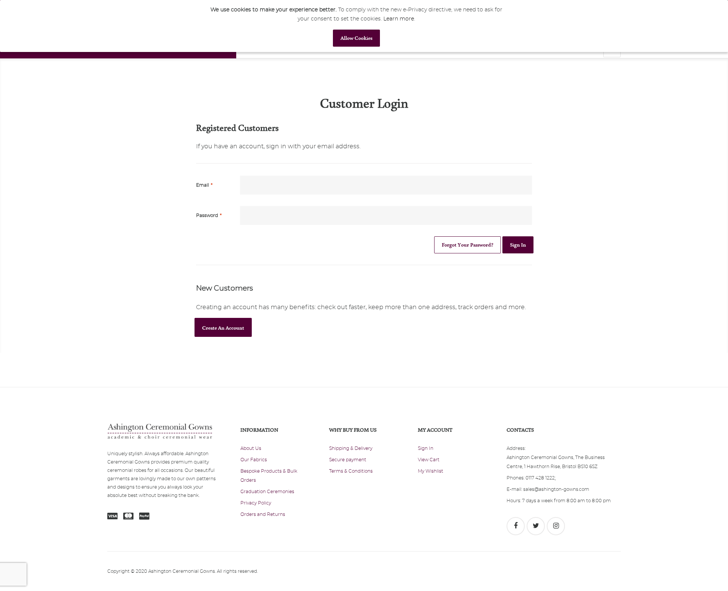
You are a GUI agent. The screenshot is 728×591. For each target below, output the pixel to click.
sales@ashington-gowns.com (556, 489)
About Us (250, 448)
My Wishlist (430, 471)
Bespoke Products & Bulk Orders (268, 476)
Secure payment (347, 459)
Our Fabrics (253, 459)
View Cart (428, 459)
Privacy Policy (255, 503)
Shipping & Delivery (350, 448)
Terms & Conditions (351, 471)
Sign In (425, 448)
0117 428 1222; (540, 478)
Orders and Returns (262, 514)
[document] (356, 26)
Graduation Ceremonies (267, 491)
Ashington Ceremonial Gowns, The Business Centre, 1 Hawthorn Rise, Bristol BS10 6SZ (556, 462)
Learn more (398, 19)
